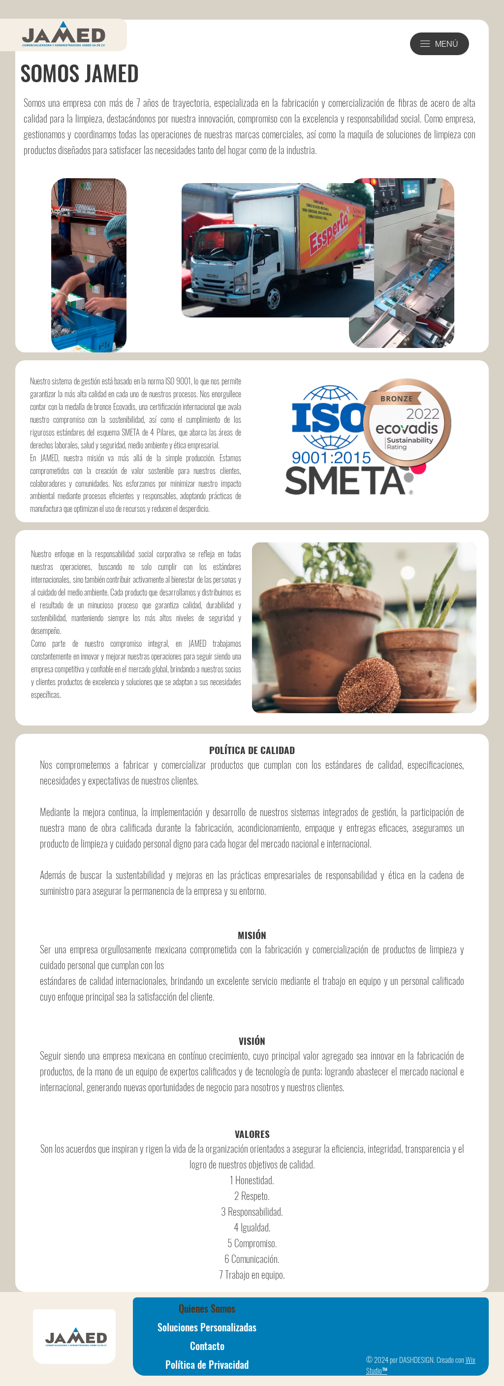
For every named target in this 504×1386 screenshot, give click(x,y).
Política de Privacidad (207, 1364)
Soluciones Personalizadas (207, 1327)
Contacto (207, 1345)
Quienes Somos (207, 1308)
